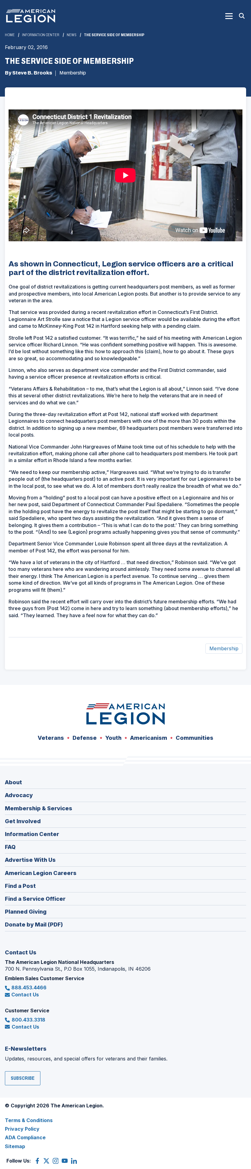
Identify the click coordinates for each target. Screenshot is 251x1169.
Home (10, 35)
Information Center (40, 35)
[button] (229, 16)
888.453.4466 (29, 987)
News (72, 35)
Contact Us (25, 994)
